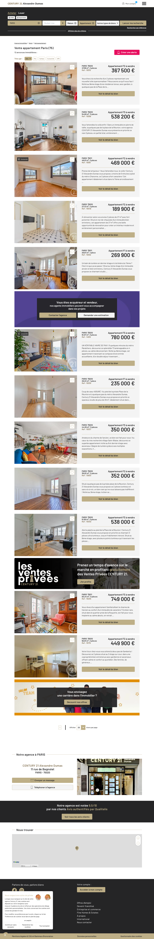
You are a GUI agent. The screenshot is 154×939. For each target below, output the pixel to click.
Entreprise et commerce (89, 909)
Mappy (35, 866)
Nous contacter (84, 922)
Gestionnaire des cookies (131, 936)
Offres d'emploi (84, 903)
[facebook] (14, 890)
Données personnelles (86, 936)
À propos (81, 915)
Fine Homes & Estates (87, 912)
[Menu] (144, 3)
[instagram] (21, 890)
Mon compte (130, 3)
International (83, 919)
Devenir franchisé (85, 906)
